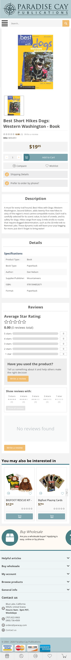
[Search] (65, 23)
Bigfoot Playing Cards (50, 500)
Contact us (11, 630)
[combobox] (39, 23)
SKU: (5, 138)
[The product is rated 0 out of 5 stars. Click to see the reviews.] (9, 134)
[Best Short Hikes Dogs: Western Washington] (35, 62)
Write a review (31, 134)
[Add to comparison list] (8, 493)
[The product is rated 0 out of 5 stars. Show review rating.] (27, 509)
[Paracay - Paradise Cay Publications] (35, 9)
